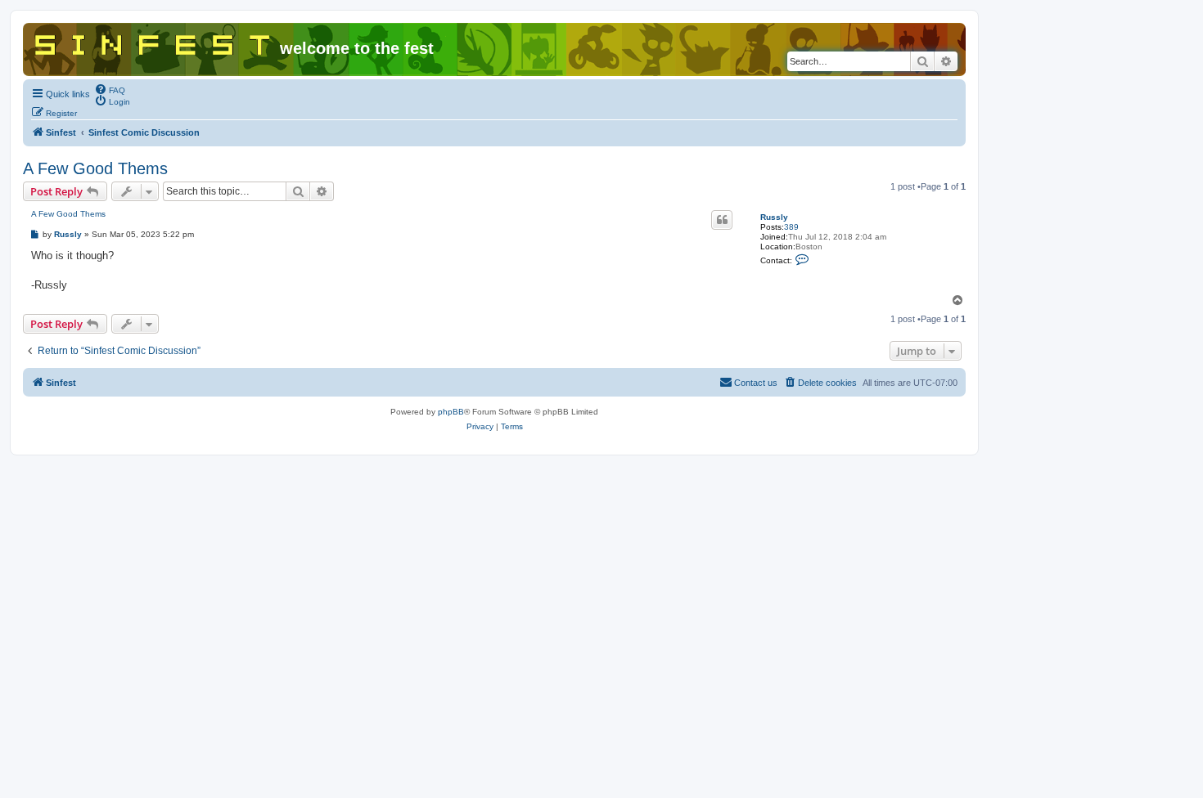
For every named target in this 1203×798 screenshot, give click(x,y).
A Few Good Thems (95, 168)
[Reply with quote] (721, 220)
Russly (774, 217)
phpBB (451, 411)
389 (791, 226)
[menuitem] (109, 89)
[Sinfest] (153, 41)
